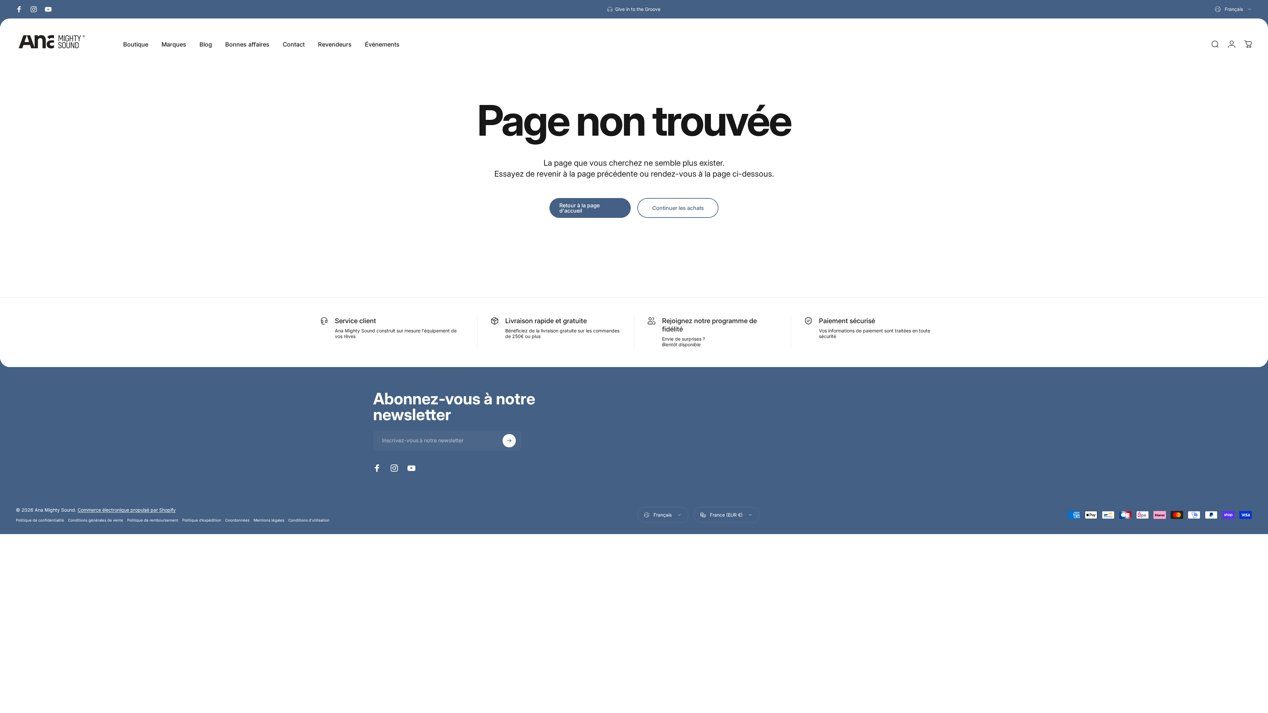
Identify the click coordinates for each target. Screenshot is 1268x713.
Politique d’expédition (201, 520)
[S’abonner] (509, 440)
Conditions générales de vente (95, 520)
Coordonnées (237, 520)
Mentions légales (269, 520)
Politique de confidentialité (40, 520)
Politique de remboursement (152, 520)
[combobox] (1233, 9)
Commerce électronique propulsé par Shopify (127, 510)
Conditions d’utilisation (309, 520)
